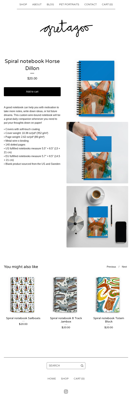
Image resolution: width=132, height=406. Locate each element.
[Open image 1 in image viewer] (97, 88)
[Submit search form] (82, 366)
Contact (90, 4)
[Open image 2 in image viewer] (97, 152)
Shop (23, 4)
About (37, 4)
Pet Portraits (69, 4)
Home (51, 378)
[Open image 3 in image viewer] (97, 216)
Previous (111, 266)
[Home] (66, 28)
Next (124, 266)
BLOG (50, 4)
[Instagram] (66, 391)
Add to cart (32, 91)
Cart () (107, 4)
